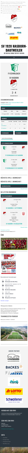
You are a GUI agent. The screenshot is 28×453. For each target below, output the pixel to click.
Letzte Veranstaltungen (7, 138)
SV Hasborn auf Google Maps (7, 428)
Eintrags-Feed (6, 439)
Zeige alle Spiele (23, 188)
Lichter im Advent (9, 293)
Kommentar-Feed (6, 441)
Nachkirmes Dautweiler (10, 289)
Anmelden (5, 437)
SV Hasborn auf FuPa (5, 230)
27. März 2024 (14, 159)
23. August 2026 (17, 199)
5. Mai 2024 (14, 146)
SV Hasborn (3, 128)
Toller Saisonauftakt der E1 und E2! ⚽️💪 (11, 9)
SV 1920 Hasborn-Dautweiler (14, 48)
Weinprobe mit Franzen (10, 297)
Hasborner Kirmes (9, 285)
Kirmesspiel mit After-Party (11, 281)
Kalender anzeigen (5, 300)
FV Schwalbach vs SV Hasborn (14, 155)
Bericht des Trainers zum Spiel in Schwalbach (11, 10)
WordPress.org (6, 443)
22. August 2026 (14, 212)
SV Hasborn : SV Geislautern (14, 224)
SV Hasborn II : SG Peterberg (14, 208)
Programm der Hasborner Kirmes (9, 13)
